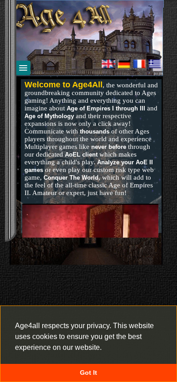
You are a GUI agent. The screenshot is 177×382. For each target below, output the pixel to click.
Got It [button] (88, 372)
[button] (104, 348)
